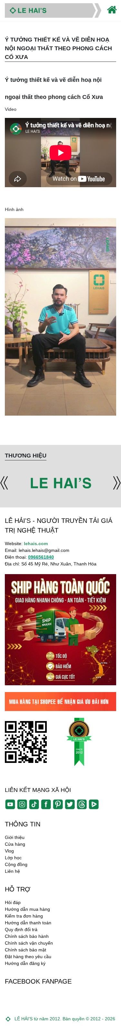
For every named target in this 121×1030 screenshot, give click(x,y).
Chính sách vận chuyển (29, 943)
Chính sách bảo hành (27, 936)
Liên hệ (12, 871)
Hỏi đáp (13, 902)
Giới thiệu (15, 837)
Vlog (9, 850)
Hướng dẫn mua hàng (27, 909)
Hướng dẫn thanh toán (28, 922)
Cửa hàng (15, 844)
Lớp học (13, 857)
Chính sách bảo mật (25, 949)
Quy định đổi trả (21, 929)
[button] (4, 483)
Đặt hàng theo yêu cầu (28, 956)
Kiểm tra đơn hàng (24, 916)
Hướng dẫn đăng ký (25, 963)
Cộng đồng (16, 864)
